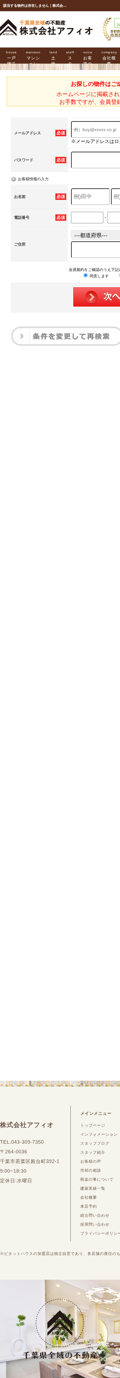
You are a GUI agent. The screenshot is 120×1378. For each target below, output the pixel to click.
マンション (33, 58)
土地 (53, 58)
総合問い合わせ (94, 1215)
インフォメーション (99, 1134)
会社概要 (88, 1197)
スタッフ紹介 (92, 1152)
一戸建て (11, 58)
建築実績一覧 (92, 1188)
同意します (99, 276)
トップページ (92, 1125)
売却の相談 (90, 1170)
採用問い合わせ (94, 1224)
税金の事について (97, 1179)
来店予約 (88, 1206)
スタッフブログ (94, 1143)
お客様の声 (87, 61)
